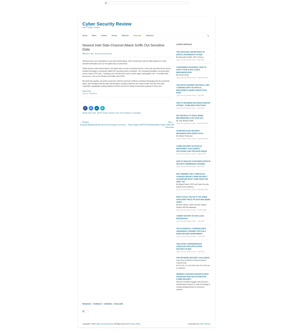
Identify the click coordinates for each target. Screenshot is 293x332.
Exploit (105, 113)
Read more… (87, 91)
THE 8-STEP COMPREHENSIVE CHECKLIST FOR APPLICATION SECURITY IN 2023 (189, 246)
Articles (104, 35)
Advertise (149, 35)
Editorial (125, 35)
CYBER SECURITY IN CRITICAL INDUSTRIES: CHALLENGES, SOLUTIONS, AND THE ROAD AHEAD (191, 148)
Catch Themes (205, 324)
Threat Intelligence (125, 113)
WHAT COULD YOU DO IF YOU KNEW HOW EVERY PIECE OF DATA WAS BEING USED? (193, 199)
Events (114, 35)
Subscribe (137, 35)
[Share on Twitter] (91, 110)
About (84, 35)
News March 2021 (90, 113)
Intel (117, 113)
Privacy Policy (135, 324)
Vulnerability (137, 113)
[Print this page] (102, 110)
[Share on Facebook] (85, 110)
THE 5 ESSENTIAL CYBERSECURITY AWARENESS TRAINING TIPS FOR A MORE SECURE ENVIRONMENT (191, 231)
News (94, 35)
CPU (100, 113)
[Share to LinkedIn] (96, 110)
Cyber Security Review (107, 23)
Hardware (112, 113)
